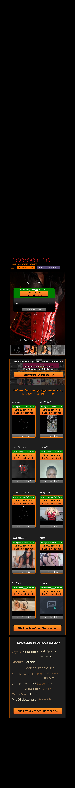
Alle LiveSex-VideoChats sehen (37, 628)
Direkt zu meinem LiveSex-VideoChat (34, 293)
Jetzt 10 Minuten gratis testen (38, 374)
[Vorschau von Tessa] (51, 567)
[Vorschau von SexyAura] (23, 424)
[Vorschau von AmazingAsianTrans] (23, 506)
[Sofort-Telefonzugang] (16, 267)
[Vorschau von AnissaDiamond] (23, 477)
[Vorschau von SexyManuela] (51, 431)
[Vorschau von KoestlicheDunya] (23, 567)
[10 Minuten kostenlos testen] (14, 267)
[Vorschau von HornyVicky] (51, 522)
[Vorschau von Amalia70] (51, 477)
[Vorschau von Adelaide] (51, 613)
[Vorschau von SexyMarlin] (23, 613)
